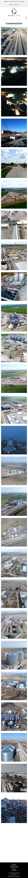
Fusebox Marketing (16, 876)
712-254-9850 (16, 4)
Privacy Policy (14, 874)
